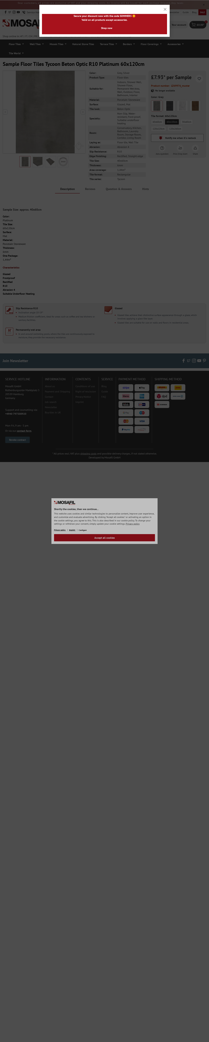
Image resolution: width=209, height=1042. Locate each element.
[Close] (165, 9)
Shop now (106, 28)
